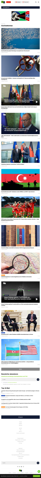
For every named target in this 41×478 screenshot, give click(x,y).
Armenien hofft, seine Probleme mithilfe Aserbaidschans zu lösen (17, 334)
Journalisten (20, 458)
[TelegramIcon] (17, 466)
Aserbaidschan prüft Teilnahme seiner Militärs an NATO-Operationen (18, 191)
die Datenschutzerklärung (12, 382)
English (10, 472)
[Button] (38, 379)
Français (26, 472)
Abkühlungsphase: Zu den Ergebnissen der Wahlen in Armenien (16, 276)
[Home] (3, 2)
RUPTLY (20, 431)
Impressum (20, 448)
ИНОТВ (20, 428)
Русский (14, 472)
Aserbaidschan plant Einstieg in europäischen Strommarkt (15, 50)
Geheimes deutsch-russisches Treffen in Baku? (12, 164)
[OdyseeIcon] (23, 466)
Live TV (8, 2)
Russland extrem (20, 441)
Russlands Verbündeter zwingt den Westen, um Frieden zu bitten (19, 395)
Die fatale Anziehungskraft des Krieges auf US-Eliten (16, 407)
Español (22, 472)
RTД (20, 429)
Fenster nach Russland (21, 433)
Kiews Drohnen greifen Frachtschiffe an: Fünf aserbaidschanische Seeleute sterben (19, 305)
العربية (18, 472)
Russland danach (20, 438)
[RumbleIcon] (21, 466)
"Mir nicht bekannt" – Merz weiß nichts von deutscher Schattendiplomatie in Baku (19, 136)
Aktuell (20, 421)
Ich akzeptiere (10, 382)
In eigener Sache (21, 456)
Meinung (20, 425)
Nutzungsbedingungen (20, 451)
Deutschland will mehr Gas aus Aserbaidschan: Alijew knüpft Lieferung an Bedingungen (19, 107)
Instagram (20, 417)
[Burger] (38, 2)
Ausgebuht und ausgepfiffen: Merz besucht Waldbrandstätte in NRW (16, 399)
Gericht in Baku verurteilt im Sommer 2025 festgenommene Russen (17, 247)
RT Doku (20, 443)
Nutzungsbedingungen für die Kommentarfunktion (20, 454)
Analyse (20, 423)
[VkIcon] (19, 466)
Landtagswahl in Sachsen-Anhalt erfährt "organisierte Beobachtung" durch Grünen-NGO (20, 403)
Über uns (20, 453)
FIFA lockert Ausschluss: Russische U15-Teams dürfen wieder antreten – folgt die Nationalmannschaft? (20, 220)
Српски (31, 472)
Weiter (20, 369)
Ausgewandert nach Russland (20, 439)
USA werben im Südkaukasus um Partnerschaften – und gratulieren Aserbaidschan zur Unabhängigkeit (17, 362)
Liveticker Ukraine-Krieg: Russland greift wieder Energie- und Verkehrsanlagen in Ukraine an (20, 391)
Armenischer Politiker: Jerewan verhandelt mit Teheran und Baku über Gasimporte (18, 79)
